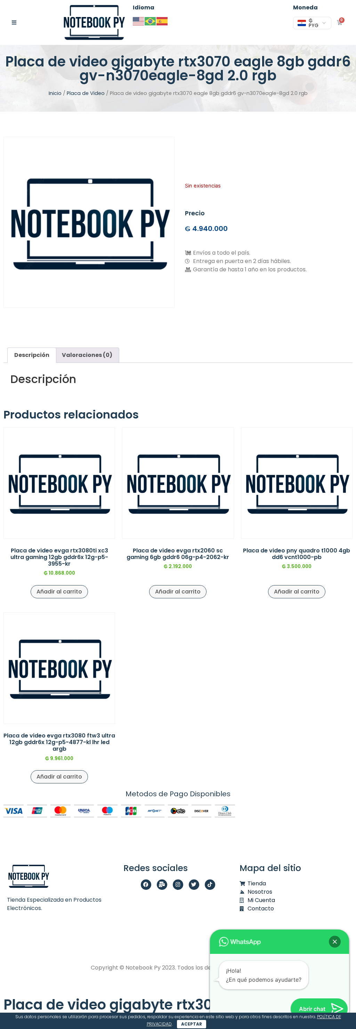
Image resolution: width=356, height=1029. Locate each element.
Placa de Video (86, 93)
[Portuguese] (150, 21)
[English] (139, 21)
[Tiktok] (210, 884)
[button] (335, 942)
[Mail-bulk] (162, 884)
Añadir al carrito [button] (59, 592)
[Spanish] (162, 21)
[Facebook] (146, 884)
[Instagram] (178, 884)
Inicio (55, 93)
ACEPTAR (191, 1024)
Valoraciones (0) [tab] (87, 355)
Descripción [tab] (31, 355)
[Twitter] (194, 884)
